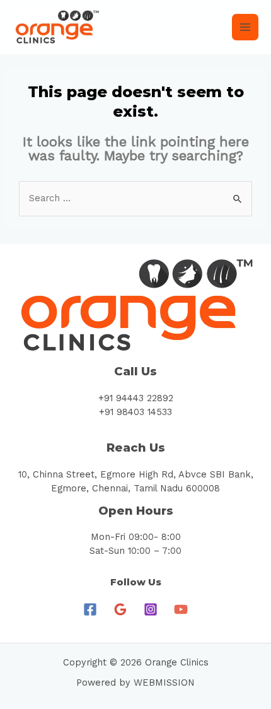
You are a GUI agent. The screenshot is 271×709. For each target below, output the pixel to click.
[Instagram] (150, 609)
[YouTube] (180, 609)
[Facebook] (90, 609)
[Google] (120, 609)
